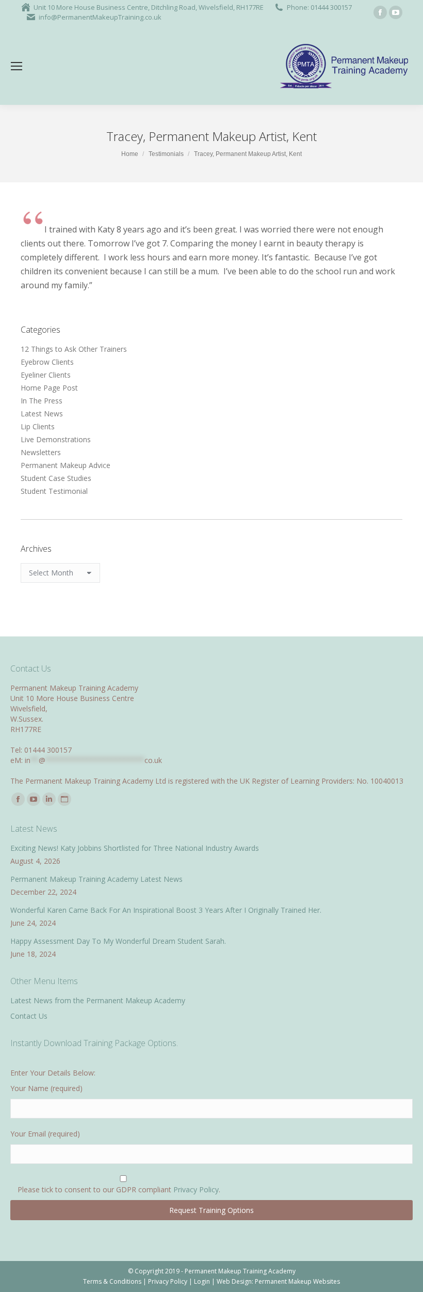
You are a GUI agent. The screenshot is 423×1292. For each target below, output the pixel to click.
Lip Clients (38, 426)
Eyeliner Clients (46, 375)
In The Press (41, 401)
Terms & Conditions (112, 1281)
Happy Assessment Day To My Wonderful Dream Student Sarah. (118, 941)
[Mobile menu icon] (16, 66)
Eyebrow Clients (47, 362)
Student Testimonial (54, 491)
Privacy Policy (196, 1189)
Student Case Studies (56, 478)
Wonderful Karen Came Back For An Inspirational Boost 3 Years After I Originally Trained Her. (165, 910)
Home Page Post (49, 388)
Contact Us (28, 1016)
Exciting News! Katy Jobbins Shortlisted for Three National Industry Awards (134, 848)
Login (202, 1281)
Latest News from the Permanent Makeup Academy (97, 1000)
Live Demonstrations (56, 439)
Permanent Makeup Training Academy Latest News (96, 879)
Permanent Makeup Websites (297, 1281)
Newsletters (41, 452)
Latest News (42, 413)
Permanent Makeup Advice (65, 465)
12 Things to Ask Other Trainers (74, 349)
